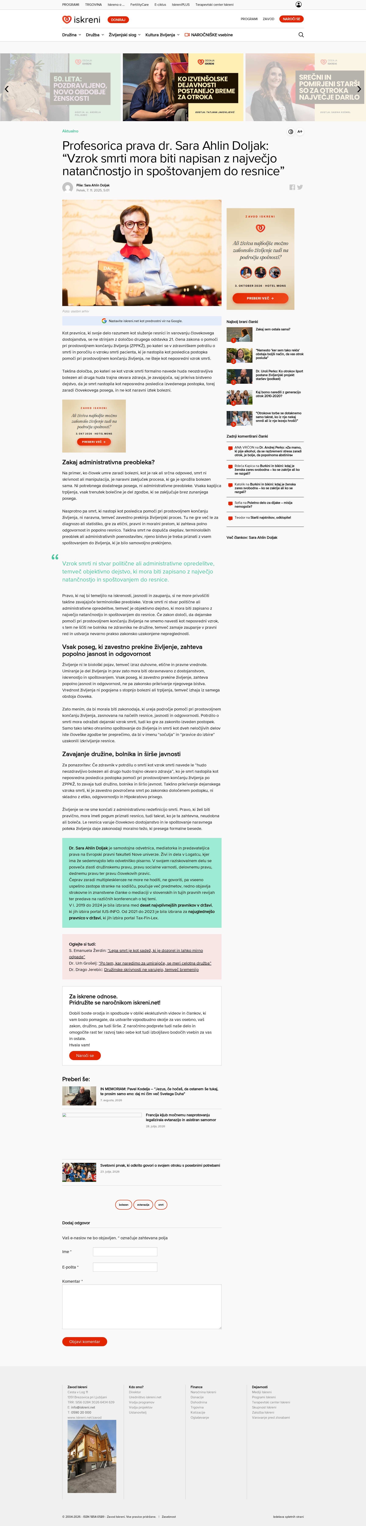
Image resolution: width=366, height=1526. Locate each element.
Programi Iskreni (264, 1397)
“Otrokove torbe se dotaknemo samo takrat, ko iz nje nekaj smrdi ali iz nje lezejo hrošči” (278, 416)
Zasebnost (169, 1516)
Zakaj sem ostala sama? (273, 329)
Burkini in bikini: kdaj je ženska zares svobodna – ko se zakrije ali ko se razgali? (267, 469)
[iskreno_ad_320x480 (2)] (260, 308)
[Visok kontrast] (291, 132)
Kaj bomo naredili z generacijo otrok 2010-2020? (278, 394)
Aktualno (70, 131)
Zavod (268, 19)
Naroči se (291, 19)
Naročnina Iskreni (203, 1392)
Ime (67, 1251)
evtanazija (143, 1204)
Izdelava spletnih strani (288, 1516)
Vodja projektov (140, 1407)
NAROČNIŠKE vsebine (212, 34)
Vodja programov (141, 1402)
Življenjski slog (122, 34)
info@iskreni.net (83, 1407)
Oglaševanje (200, 1417)
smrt (161, 1204)
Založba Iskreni (263, 1412)
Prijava (299, 4)
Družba (93, 34)
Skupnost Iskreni (264, 1407)
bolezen (123, 1204)
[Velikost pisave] (300, 132)
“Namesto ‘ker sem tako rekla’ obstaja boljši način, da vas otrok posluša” (280, 354)
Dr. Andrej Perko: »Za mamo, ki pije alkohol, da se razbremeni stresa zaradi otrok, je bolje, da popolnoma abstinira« (268, 451)
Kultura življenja (160, 34)
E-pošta (70, 1267)
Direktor (135, 1392)
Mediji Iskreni (262, 1392)
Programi (249, 19)
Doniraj (118, 20)
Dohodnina (199, 1402)
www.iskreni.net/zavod (84, 1417)
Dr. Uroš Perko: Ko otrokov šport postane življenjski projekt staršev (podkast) (279, 375)
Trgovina (197, 1407)
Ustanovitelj (138, 1412)
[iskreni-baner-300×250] (94, 451)
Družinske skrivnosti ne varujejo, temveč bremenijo (151, 969)
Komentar (72, 1281)
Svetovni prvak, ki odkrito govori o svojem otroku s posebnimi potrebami (160, 1165)
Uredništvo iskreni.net (145, 1397)
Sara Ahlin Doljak (97, 185)
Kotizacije (198, 1412)
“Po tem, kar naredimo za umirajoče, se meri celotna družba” (155, 963)
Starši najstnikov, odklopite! (271, 517)
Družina (69, 34)
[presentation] (6, 87)
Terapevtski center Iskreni (271, 1402)
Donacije (197, 1397)
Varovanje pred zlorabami (271, 1417)
